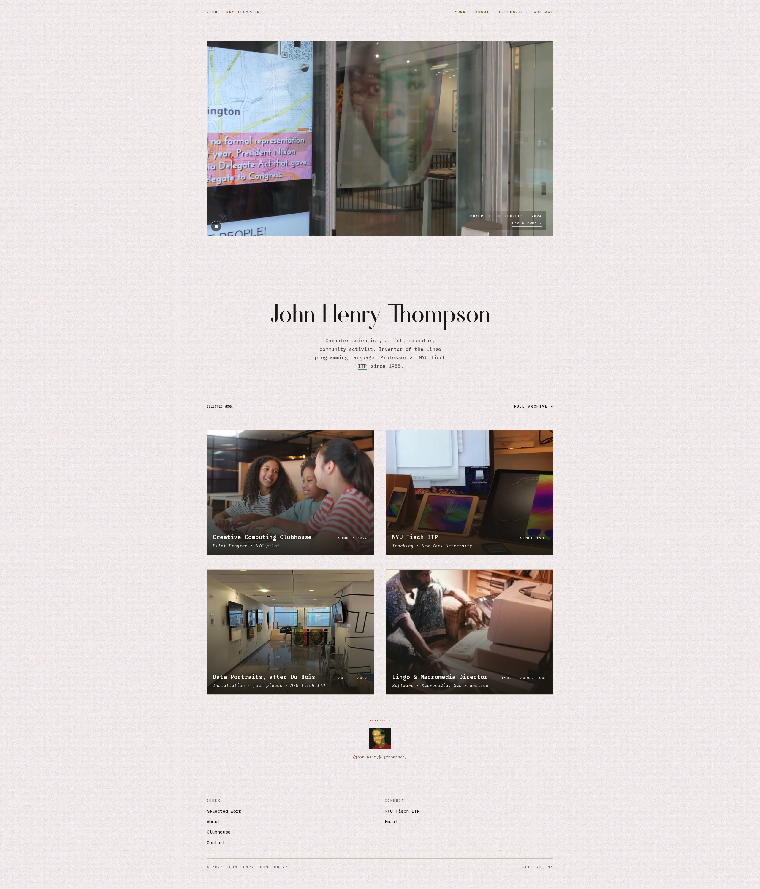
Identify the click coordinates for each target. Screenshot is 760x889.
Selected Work (224, 811)
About (482, 12)
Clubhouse (511, 12)
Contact (543, 12)
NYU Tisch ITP (402, 811)
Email (391, 821)
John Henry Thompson (233, 12)
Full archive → (534, 406)
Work (460, 12)
